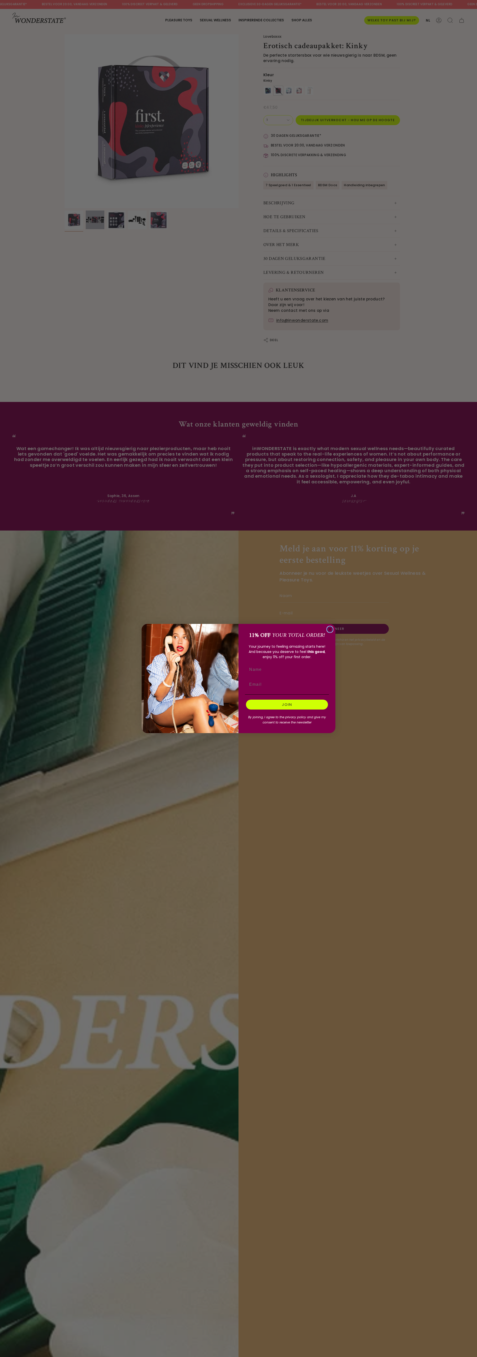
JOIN (287, 704)
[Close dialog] (330, 629)
